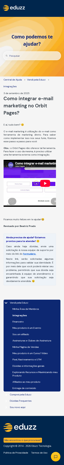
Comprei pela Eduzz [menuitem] (20, 394)
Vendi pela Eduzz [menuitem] (19, 302)
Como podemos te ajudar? (32, 40)
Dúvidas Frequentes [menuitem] (21, 400)
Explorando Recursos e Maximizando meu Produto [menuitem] (35, 374)
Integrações (10, 86)
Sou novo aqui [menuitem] (17, 407)
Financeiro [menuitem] (18, 321)
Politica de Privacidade (16, 452)
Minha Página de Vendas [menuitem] (26, 347)
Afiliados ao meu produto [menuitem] (26, 381)
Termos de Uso (39, 452)
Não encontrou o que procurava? (22, 440)
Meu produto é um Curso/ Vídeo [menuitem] (30, 353)
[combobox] (32, 55)
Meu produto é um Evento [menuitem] (27, 327)
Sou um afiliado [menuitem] (21, 334)
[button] (6, 303)
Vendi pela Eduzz (36, 79)
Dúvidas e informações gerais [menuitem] (28, 365)
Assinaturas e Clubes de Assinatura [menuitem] (32, 340)
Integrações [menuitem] (20, 315)
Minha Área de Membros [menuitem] (26, 309)
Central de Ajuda (13, 79)
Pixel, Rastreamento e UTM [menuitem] (27, 359)
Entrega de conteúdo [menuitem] (24, 388)
